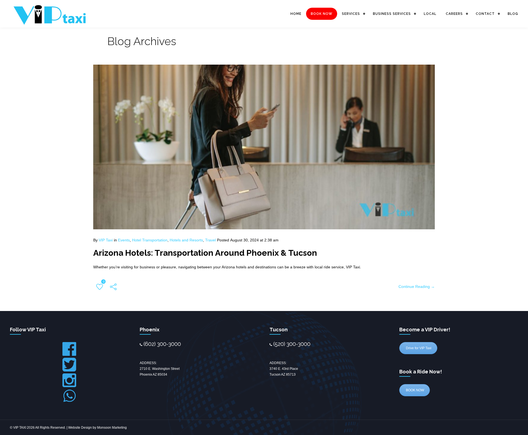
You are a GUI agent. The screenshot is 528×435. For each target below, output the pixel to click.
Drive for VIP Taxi (418, 348)
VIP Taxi (106, 240)
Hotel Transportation (149, 240)
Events (124, 240)
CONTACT (485, 14)
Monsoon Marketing (112, 428)
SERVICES (351, 14)
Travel (210, 240)
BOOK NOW (321, 14)
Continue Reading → (416, 286)
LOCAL (430, 14)
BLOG (513, 14)
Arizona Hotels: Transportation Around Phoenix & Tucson (205, 253)
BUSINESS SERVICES (392, 14)
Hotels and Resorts (186, 240)
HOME (295, 14)
